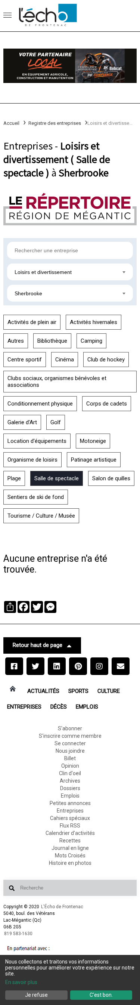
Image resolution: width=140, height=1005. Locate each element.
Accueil (11, 123)
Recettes (70, 841)
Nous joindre (70, 751)
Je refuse (36, 995)
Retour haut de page (37, 645)
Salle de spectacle (56, 478)
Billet (70, 758)
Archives (70, 781)
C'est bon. (101, 995)
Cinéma (64, 359)
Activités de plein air (31, 322)
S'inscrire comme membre (70, 736)
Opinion (70, 766)
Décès (58, 706)
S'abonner (70, 728)
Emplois (87, 706)
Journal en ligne (70, 848)
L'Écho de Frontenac (62, 906)
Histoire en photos (70, 863)
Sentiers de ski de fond (35, 497)
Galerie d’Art (22, 422)
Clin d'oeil (70, 773)
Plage (14, 478)
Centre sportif (24, 359)
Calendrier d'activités (70, 833)
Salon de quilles (111, 478)
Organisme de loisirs (32, 459)
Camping (91, 340)
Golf (55, 422)
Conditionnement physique (40, 403)
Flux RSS (70, 826)
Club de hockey (106, 359)
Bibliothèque (52, 340)
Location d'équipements (36, 441)
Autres (15, 340)
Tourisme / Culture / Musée (41, 515)
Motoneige (93, 441)
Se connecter (70, 743)
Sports (78, 691)
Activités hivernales (93, 322)
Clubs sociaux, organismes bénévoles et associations (56, 381)
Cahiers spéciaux (70, 818)
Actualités (43, 691)
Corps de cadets (106, 403)
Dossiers (70, 788)
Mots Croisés (70, 855)
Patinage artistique (93, 459)
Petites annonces (70, 803)
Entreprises (24, 706)
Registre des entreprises (54, 123)
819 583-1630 (18, 933)
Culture (108, 691)
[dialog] (70, 980)
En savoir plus (21, 982)
